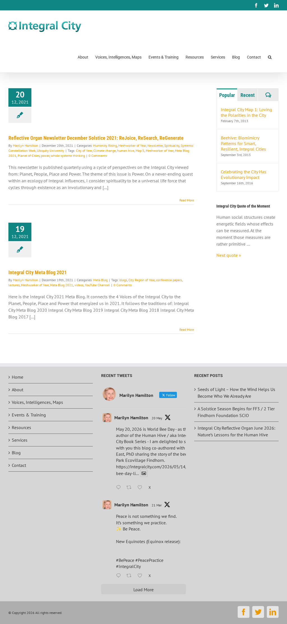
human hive (125, 150)
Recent (247, 95)
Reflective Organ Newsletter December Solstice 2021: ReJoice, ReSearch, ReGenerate (96, 138)
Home (17, 377)
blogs (123, 280)
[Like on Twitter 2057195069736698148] (141, 488)
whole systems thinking (68, 155)
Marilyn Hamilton (25, 145)
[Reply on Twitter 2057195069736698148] (120, 488)
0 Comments (98, 155)
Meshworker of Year (132, 145)
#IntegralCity (128, 566)
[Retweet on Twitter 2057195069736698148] (130, 488)
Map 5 (140, 150)
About (17, 389)
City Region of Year (141, 280)
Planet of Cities (29, 155)
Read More (186, 200)
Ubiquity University (50, 150)
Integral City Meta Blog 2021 (37, 272)
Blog (16, 452)
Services (19, 440)
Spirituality (171, 145)
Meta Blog (100, 280)
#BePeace (125, 560)
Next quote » (228, 255)
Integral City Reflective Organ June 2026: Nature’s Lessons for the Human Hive (236, 431)
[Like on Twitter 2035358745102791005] (141, 576)
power (45, 155)
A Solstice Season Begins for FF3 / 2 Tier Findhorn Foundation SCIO (236, 412)
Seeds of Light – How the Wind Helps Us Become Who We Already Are (236, 392)
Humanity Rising (105, 145)
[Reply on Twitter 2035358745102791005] (120, 576)
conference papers (169, 280)
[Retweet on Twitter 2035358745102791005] (130, 576)
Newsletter (155, 145)
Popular (227, 95)
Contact (19, 465)
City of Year (84, 150)
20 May (157, 418)
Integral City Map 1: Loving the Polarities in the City (246, 112)
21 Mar (157, 505)
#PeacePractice (149, 560)
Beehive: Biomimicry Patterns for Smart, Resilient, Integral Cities (243, 143)
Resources (21, 427)
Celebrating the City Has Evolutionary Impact (243, 174)
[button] (270, 57)
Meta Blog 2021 (61, 285)
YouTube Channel (97, 285)
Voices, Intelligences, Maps (37, 402)
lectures (14, 285)
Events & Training (29, 415)
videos (79, 285)
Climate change (104, 150)
